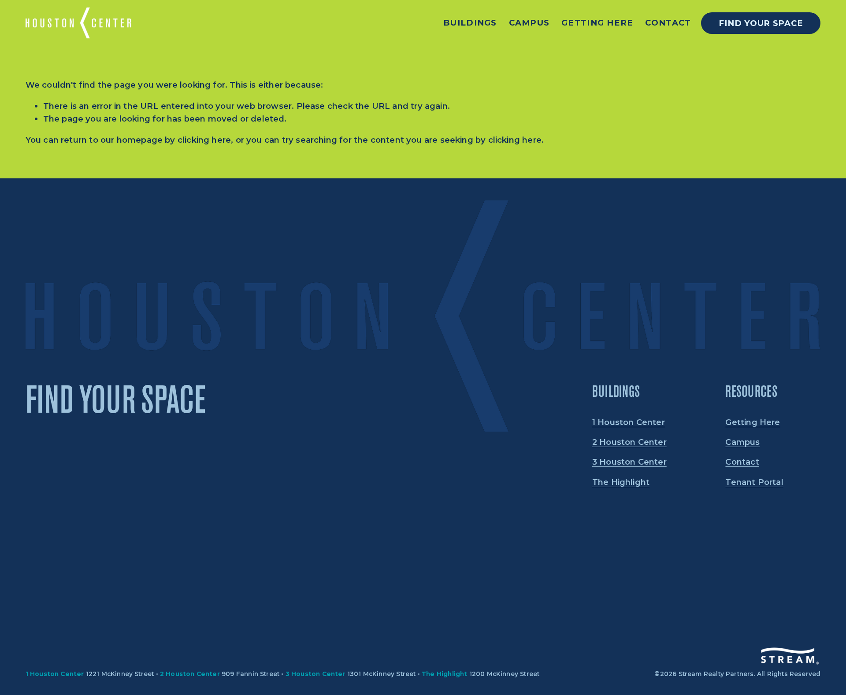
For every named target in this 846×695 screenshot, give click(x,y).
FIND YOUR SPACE (761, 23)
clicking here (204, 140)
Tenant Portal (754, 482)
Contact (668, 23)
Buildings (470, 23)
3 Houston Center (629, 462)
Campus (529, 23)
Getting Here (597, 23)
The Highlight (620, 482)
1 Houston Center (628, 422)
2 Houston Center (629, 442)
